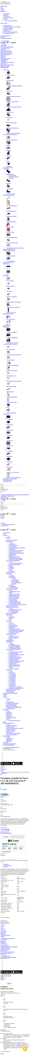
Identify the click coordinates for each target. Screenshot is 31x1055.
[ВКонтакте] (3, 794)
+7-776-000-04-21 (5, 40)
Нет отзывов (4, 789)
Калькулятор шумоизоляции (10, 31)
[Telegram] (1, 794)
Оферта (2, 977)
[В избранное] (1, 790)
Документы (6, 16)
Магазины (3, 942)
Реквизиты (3, 941)
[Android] (6, 764)
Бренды (2, 928)
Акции (2, 926)
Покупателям (4, 943)
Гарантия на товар (7, 29)
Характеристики (7, 865)
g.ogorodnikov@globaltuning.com (11, 747)
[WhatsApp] (7, 794)
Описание (5, 864)
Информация (4, 939)
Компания (3, 929)
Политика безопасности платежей (11, 26)
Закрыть (9, 983)
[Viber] (5, 794)
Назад (8, 536)
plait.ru (2, 1053)
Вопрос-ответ (6, 30)
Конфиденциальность (6, 975)
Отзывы (5, 18)
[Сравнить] (1, 792)
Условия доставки (7, 28)
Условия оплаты (7, 25)
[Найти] (2, 492)
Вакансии (5, 15)
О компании (6, 13)
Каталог (3, 925)
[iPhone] (17, 764)
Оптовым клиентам (8, 17)
